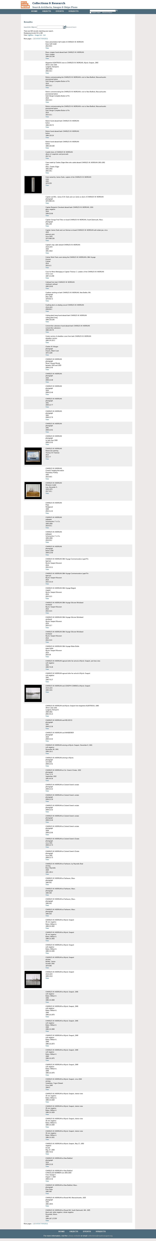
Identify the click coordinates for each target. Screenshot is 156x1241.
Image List (38, 35)
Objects (46, 11)
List (44, 35)
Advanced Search (107, 12)
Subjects (73, 11)
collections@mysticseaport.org (100, 1236)
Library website (74, 1236)
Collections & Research (48, 3)
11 (47, 39)
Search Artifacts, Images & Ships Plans (54, 7)
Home (34, 11)
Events (60, 11)
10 (45, 39)
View (47, 48)
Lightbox (30, 35)
